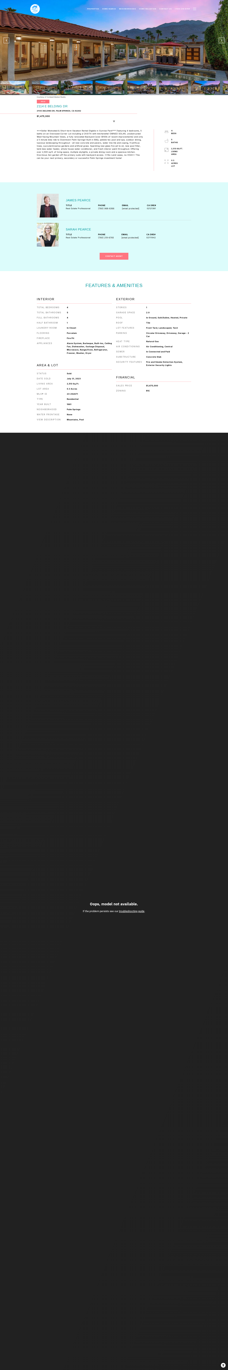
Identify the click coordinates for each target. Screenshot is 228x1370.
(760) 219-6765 (106, 237)
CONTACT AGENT (114, 256)
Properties (93, 9)
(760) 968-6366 (106, 208)
